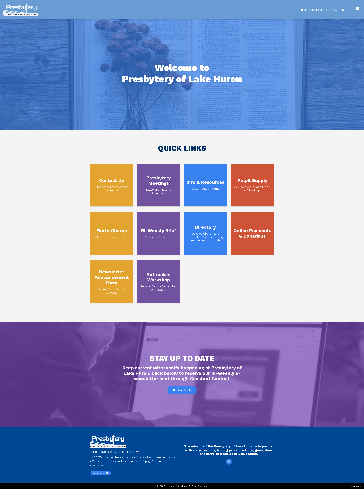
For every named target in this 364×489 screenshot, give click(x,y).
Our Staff (139, 461)
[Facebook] (229, 462)
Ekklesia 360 (355, 486)
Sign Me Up (184, 390)
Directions (98, 472)
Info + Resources (311, 10)
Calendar (332, 10)
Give (344, 10)
